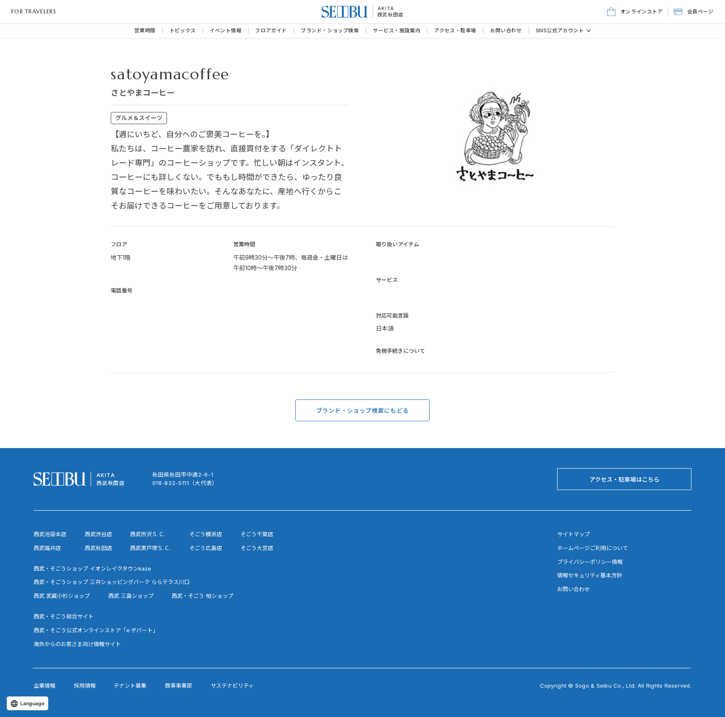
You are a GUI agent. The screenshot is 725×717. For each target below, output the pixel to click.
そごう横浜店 (205, 534)
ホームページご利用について (592, 548)
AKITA (386, 8)
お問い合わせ (573, 589)
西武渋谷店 (98, 534)
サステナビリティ (232, 685)
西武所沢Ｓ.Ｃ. (147, 534)
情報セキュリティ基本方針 (589, 575)
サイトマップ (573, 534)
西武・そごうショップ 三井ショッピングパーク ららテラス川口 (112, 582)
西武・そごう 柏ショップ (202, 595)
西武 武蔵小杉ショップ (62, 595)
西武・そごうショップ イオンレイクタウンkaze (92, 568)
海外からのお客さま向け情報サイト (77, 644)
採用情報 (85, 685)
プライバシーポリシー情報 (590, 561)
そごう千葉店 (256, 534)
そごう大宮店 (256, 548)
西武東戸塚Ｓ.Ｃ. (150, 548)
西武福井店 (47, 548)
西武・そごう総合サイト (64, 616)
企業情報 (44, 685)
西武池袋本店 (50, 534)
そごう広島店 (205, 548)
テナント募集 (130, 685)
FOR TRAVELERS (33, 11)
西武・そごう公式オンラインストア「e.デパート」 (96, 630)
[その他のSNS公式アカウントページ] (589, 31)
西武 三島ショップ (131, 595)
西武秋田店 (391, 15)
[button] (694, 11)
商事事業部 (178, 685)
